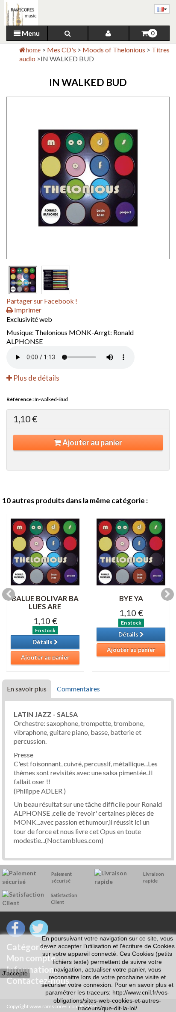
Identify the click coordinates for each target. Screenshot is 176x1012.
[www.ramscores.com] (19, 13)
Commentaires (78, 689)
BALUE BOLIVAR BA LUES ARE (45, 602)
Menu (30, 33)
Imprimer (27, 310)
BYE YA (131, 598)
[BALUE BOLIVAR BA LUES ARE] (45, 552)
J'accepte (15, 973)
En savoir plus (27, 689)
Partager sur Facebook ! (41, 301)
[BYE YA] (131, 552)
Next (167, 594)
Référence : (20, 399)
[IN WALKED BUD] (23, 280)
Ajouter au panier (91, 442)
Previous (8, 594)
